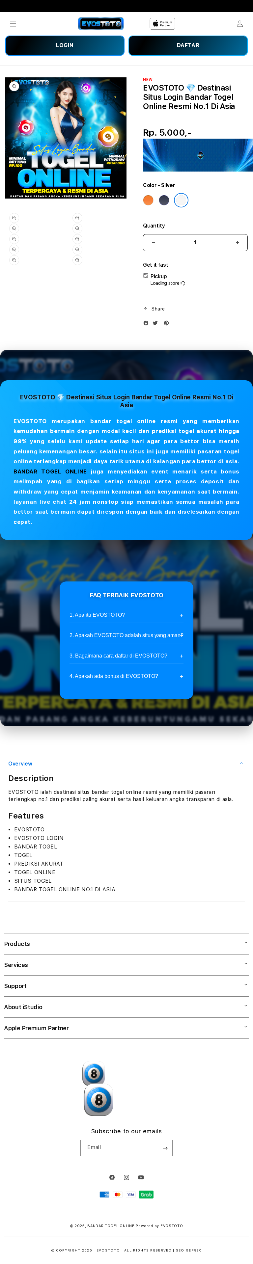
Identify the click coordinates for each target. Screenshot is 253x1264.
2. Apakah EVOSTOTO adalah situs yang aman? (126, 635)
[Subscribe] (165, 1148)
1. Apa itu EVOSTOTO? (97, 615)
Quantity (154, 226)
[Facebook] (147, 324)
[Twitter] (156, 324)
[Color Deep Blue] (164, 200)
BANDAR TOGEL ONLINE (50, 471)
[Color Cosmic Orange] (148, 200)
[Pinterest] (168, 324)
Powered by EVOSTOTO (159, 1226)
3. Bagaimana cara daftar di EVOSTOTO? (118, 656)
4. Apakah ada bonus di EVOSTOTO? (114, 676)
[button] (13, 24)
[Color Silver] (181, 200)
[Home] (101, 23)
